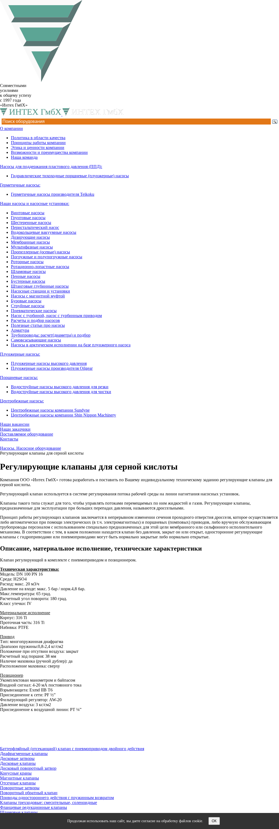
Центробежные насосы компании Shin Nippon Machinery (63, 415)
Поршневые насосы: (19, 377)
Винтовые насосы (27, 212)
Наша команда (24, 157)
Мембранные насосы (30, 242)
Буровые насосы (26, 301)
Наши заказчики (15, 429)
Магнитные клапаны (19, 778)
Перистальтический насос (35, 227)
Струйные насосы (27, 305)
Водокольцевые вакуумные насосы (43, 232)
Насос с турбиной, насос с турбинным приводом (56, 315)
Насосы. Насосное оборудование (30, 448)
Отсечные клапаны (18, 783)
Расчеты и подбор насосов (35, 320)
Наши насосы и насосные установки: (34, 203)
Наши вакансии (14, 424)
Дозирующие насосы (30, 237)
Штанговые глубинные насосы (40, 286)
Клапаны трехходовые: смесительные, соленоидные (48, 802)
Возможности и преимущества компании (49, 152)
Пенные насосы (25, 276)
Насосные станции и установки (40, 291)
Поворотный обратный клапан (28, 792)
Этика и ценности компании (37, 147)
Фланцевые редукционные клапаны (33, 807)
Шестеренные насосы (31, 222)
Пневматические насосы (34, 310)
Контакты (9, 439)
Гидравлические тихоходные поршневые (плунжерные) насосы (70, 175)
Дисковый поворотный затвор (28, 768)
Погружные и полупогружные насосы (46, 256)
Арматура (20, 330)
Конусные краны (16, 773)
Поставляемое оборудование (26, 434)
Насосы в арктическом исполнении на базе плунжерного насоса (71, 345)
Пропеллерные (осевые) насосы (40, 252)
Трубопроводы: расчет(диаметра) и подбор (50, 335)
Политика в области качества (38, 137)
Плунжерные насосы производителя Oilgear (52, 368)
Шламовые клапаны (19, 812)
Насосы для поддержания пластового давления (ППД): (51, 166)
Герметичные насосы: (20, 185)
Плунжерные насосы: (20, 354)
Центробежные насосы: (22, 401)
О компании (11, 128)
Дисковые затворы (17, 758)
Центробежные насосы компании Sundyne (50, 410)
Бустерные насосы (28, 281)
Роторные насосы (27, 261)
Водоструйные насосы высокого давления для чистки (61, 391)
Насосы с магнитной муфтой (38, 296)
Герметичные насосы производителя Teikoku (52, 194)
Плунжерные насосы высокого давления (49, 363)
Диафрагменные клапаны (24, 753)
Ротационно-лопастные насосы (40, 266)
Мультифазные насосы (32, 247)
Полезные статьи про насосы (38, 325)
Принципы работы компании (38, 142)
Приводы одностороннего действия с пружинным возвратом (57, 797)
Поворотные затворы (20, 787)
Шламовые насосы (28, 271)
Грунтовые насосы (28, 217)
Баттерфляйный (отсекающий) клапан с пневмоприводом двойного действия (72, 748)
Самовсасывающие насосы (36, 340)
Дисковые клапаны (18, 763)
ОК (214, 821)
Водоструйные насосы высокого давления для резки (59, 386)
